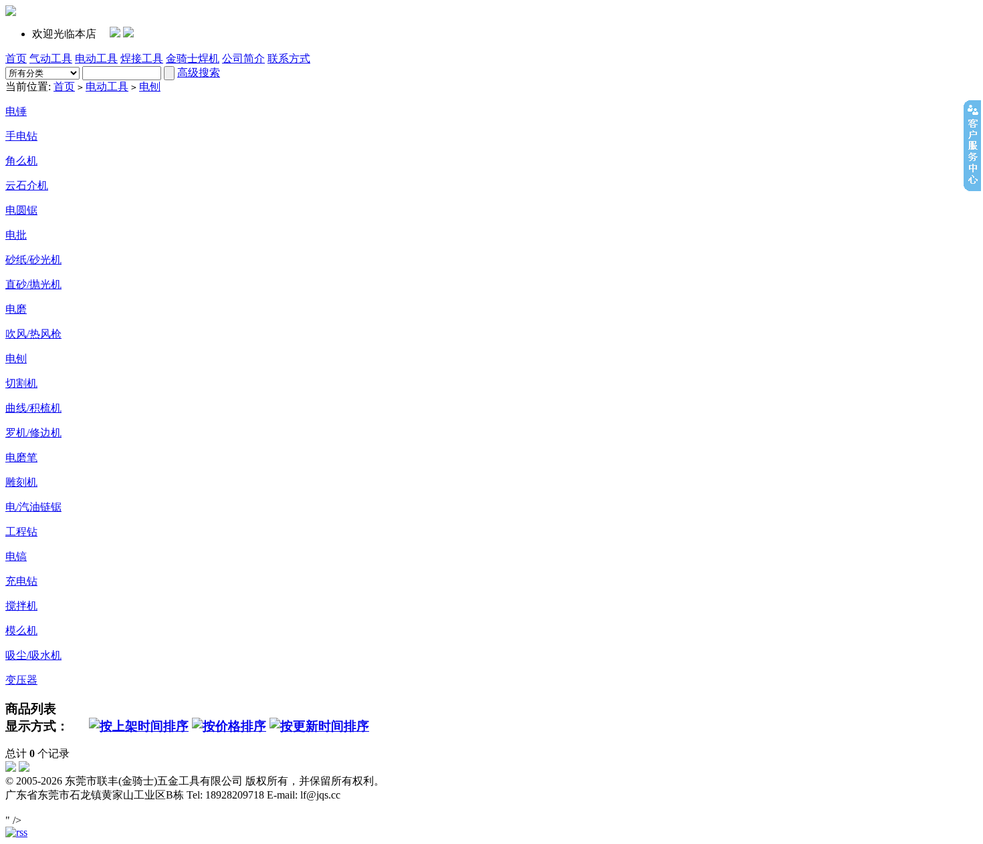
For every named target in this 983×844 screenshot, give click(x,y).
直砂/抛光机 (33, 284)
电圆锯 (21, 210)
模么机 (21, 630)
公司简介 (243, 58)
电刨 (149, 86)
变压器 (21, 680)
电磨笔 (21, 457)
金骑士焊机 (192, 58)
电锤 (16, 111)
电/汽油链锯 (33, 507)
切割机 (21, 383)
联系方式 (288, 58)
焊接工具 (141, 58)
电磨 (16, 309)
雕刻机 (21, 482)
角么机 (21, 160)
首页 (16, 58)
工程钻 (21, 531)
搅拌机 (21, 605)
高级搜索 (198, 72)
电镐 (16, 556)
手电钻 (21, 136)
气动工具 (50, 58)
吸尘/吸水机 (33, 655)
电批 (16, 235)
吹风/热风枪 (33, 333)
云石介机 (26, 185)
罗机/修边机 (33, 432)
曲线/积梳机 (33, 408)
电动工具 (96, 58)
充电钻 (21, 581)
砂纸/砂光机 (33, 259)
